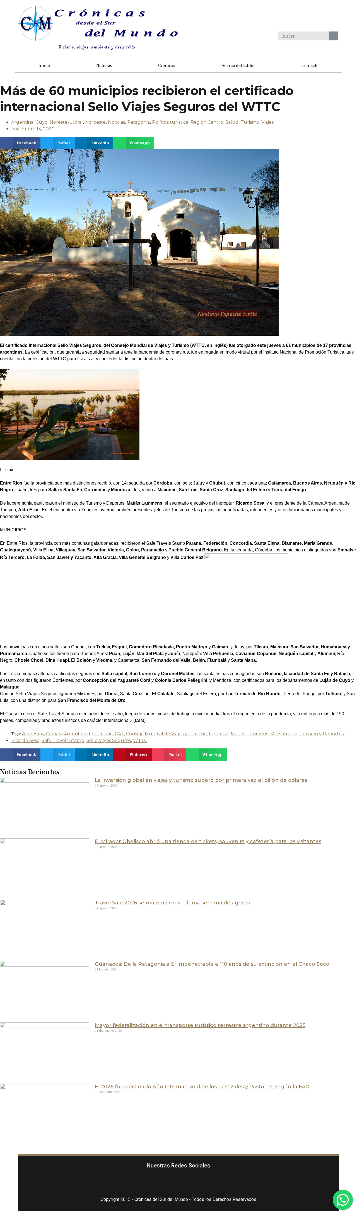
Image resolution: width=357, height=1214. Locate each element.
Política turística (170, 122)
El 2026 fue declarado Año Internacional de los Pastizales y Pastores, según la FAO (202, 1087)
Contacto (310, 65)
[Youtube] (320, 16)
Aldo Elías (33, 733)
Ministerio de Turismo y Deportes (307, 733)
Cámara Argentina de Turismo (79, 733)
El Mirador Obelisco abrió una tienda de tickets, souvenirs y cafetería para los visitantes (208, 841)
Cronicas (166, 65)
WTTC (140, 740)
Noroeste (95, 122)
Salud (231, 122)
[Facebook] (255, 16)
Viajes (267, 122)
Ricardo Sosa (25, 740)
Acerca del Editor (238, 65)
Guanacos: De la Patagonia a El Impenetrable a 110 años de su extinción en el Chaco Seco (212, 964)
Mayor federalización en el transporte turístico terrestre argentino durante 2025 (200, 1025)
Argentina (22, 122)
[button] (20, 143)
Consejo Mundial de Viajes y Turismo (166, 733)
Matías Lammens (249, 733)
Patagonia (138, 122)
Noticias (104, 65)
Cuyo (41, 122)
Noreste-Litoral (66, 122)
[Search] (333, 35)
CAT (119, 733)
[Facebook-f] (146, 1183)
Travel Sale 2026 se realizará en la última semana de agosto (172, 903)
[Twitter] (288, 16)
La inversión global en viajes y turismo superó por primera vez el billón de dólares (201, 780)
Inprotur (218, 733)
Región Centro (206, 122)
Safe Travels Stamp (63, 740)
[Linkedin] (304, 16)
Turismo (250, 122)
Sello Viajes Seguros (108, 740)
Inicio (44, 65)
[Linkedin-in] (212, 1183)
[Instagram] (272, 16)
